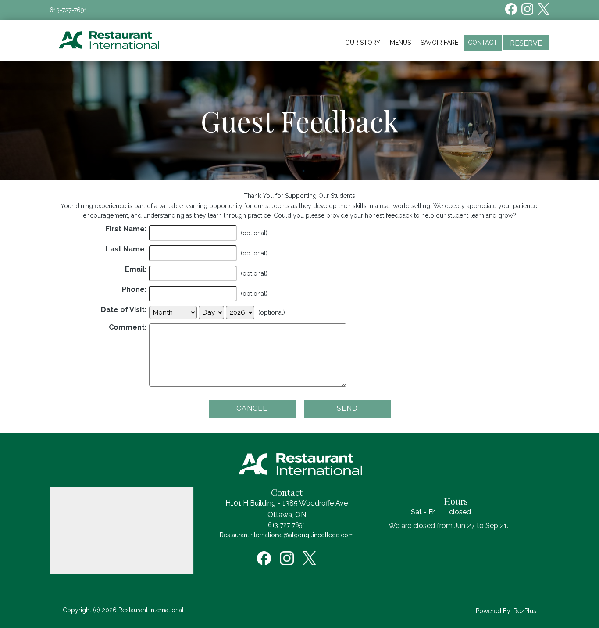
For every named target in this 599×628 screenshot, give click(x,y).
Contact (482, 42)
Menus (400, 42)
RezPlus (524, 610)
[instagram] (527, 9)
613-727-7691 (68, 10)
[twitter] (543, 9)
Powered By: (494, 610)
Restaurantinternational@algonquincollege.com (287, 534)
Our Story (362, 42)
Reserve (526, 43)
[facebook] (511, 9)
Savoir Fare (439, 42)
